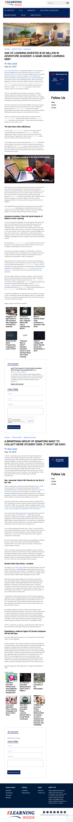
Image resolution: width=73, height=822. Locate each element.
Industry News (10, 15)
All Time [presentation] (58, 83)
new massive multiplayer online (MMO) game (27, 76)
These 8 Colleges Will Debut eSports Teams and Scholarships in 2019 (39, 346)
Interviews (27, 49)
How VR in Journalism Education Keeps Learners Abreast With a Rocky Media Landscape (25, 712)
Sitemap (8, 797)
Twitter (53, 102)
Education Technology (49, 10)
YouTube (53, 107)
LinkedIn (53, 105)
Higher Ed (31, 10)
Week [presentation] (55, 79)
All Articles (9, 10)
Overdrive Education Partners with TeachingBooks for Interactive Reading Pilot (11, 688)
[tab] (55, 79)
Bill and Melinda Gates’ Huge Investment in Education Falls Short (39, 321)
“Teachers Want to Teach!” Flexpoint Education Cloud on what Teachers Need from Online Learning (25, 349)
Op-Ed (23, 15)
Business (8, 790)
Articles (7, 49)
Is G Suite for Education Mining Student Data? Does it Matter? (25, 687)
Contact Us (41, 793)
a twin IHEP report (17, 567)
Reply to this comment (17, 384)
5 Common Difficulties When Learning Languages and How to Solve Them (11, 710)
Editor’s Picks (17, 49)
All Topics (8, 795)
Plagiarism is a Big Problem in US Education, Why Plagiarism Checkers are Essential (11, 321)
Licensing (24, 790)
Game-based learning (10, 70)
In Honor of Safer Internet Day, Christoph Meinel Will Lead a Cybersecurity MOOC (25, 322)
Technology (9, 793)
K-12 (20, 10)
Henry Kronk (12, 63)
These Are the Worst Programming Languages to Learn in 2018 (11, 345)
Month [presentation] (62, 79)
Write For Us (36, 15)
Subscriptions (26, 793)
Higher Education (30, 437)
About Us (41, 790)
